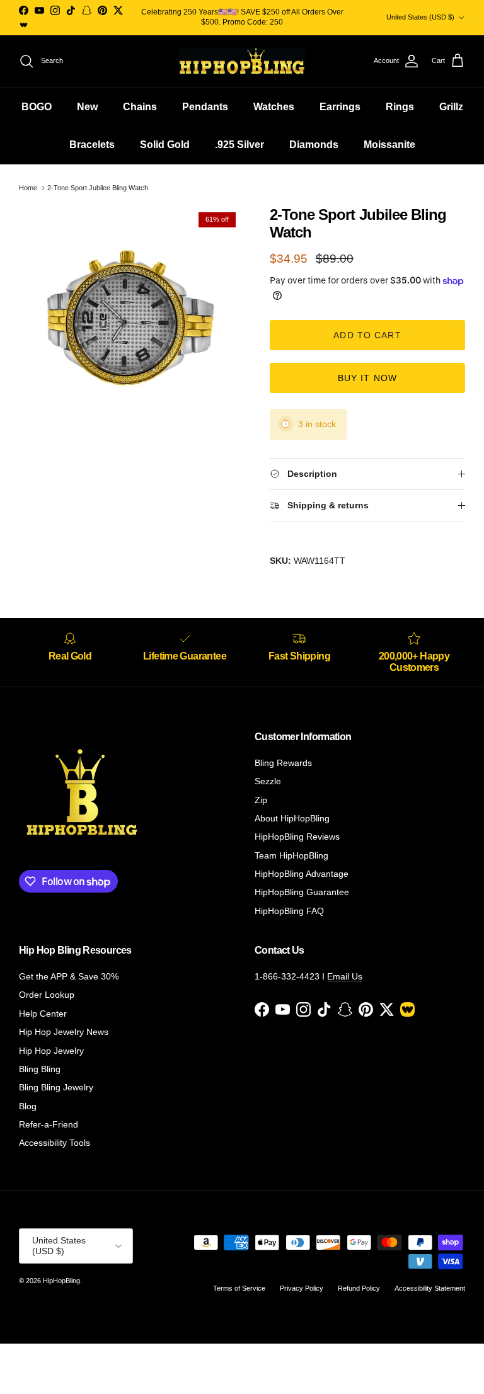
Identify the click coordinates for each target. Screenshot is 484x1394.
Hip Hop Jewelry (51, 1051)
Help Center (43, 1013)
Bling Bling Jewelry (56, 1087)
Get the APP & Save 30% (68, 976)
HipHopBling (61, 1280)
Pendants (205, 106)
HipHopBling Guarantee (302, 892)
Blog (28, 1106)
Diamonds (313, 144)
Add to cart (367, 335)
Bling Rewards (283, 763)
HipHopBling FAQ (289, 911)
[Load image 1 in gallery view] (130, 317)
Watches (273, 106)
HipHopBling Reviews (297, 836)
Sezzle (268, 781)
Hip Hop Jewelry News (63, 1032)
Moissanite (389, 144)
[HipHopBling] (242, 61)
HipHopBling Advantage (302, 874)
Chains (140, 106)
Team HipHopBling (291, 855)
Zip (261, 800)
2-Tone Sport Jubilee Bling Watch (97, 187)
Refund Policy (359, 1288)
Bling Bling (39, 1069)
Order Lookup (46, 995)
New (87, 106)
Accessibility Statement (430, 1288)
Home (28, 187)
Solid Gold (165, 144)
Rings (400, 106)
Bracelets (92, 144)
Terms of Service (239, 1288)
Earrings (340, 106)
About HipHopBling (292, 818)
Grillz (451, 106)
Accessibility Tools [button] (54, 1143)
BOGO (36, 106)
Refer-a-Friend (48, 1124)
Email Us (344, 976)
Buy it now (367, 378)
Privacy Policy (301, 1288)
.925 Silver (239, 144)
